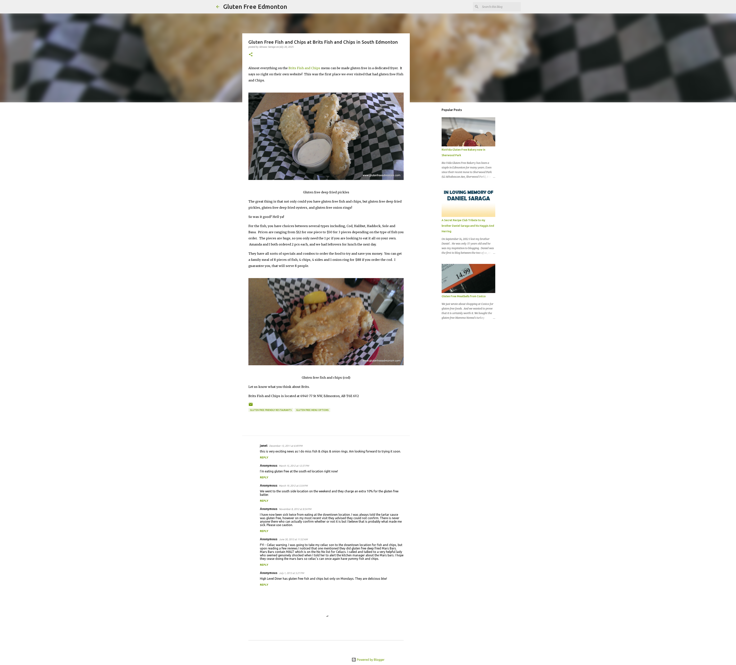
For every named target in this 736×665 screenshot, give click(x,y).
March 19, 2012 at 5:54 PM (293, 485)
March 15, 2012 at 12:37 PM (294, 465)
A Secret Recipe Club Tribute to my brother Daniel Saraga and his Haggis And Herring (468, 226)
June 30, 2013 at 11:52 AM (293, 539)
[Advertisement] (429, 165)
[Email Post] (250, 406)
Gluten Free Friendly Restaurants (271, 410)
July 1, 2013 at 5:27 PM (291, 573)
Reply (264, 457)
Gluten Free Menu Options (312, 410)
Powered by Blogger (370, 659)
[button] (250, 54)
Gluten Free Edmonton (255, 6)
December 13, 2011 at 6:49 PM (285, 445)
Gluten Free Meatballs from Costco (464, 296)
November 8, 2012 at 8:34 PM (295, 509)
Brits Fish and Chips (304, 68)
